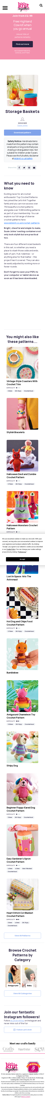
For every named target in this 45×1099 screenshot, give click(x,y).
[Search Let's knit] (41, 8)
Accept (22, 559)
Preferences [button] (22, 552)
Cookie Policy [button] (10, 549)
